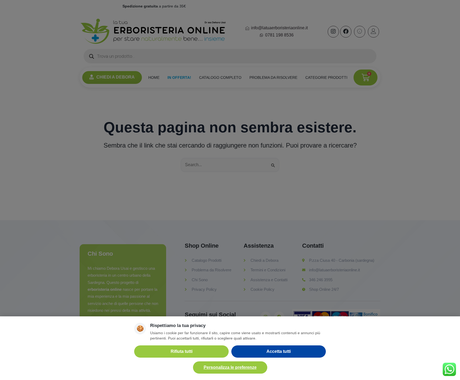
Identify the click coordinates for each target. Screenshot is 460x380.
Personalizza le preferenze (230, 367)
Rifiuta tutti (181, 351)
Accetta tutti (278, 351)
